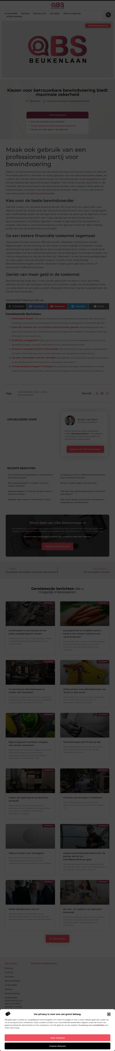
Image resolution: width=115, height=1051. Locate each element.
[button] (108, 1014)
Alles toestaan (57, 1038)
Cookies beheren (57, 1046)
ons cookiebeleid (96, 1025)
